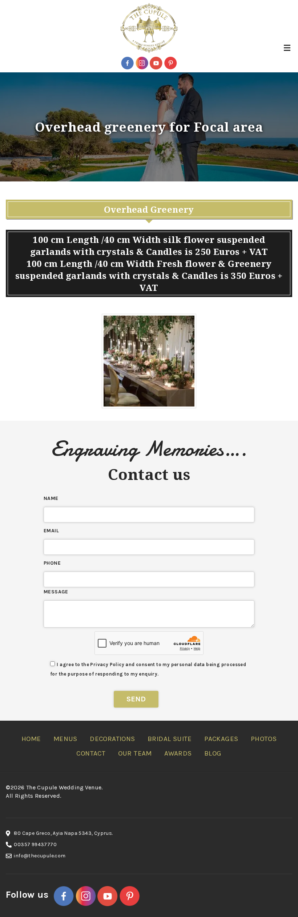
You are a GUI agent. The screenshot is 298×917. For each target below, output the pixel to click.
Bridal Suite (170, 739)
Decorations (112, 739)
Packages (221, 739)
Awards (178, 753)
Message (56, 592)
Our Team (135, 753)
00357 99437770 (35, 844)
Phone (52, 563)
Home (31, 739)
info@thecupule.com (39, 856)
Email (51, 531)
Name (51, 498)
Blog (213, 753)
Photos (264, 739)
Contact (90, 753)
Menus (65, 739)
